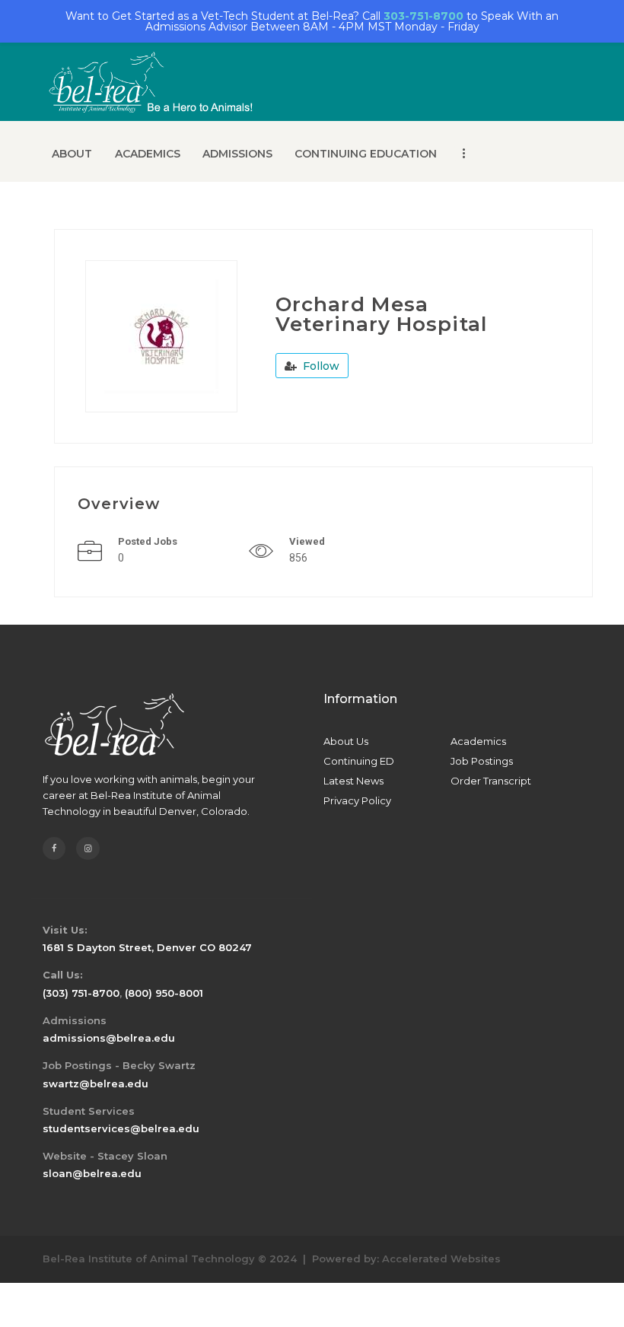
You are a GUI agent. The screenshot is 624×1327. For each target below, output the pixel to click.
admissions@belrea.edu (109, 1038)
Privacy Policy (357, 800)
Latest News (353, 781)
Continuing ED (358, 761)
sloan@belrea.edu (92, 1173)
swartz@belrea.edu (95, 1083)
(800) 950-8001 (164, 993)
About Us (345, 741)
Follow (319, 366)
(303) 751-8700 (81, 993)
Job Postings (481, 761)
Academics (478, 741)
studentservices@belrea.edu (121, 1128)
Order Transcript (490, 781)
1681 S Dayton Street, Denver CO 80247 (147, 947)
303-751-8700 (423, 16)
